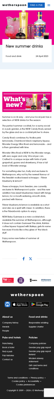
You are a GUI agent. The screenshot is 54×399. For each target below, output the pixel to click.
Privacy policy (37, 377)
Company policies (37, 343)
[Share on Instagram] (23, 258)
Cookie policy (18, 381)
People (5, 330)
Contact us (7, 359)
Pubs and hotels (11, 337)
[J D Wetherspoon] (14, 5)
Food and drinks (38, 316)
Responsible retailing (38, 322)
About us (7, 316)
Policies (33, 337)
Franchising (7, 343)
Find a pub (36, 5)
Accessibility (33, 381)
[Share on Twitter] (30, 258)
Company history (10, 322)
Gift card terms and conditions (38, 367)
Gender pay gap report (40, 347)
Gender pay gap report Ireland (40, 353)
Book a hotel (8, 347)
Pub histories (8, 355)
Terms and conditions (18, 377)
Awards (5, 326)
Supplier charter (36, 326)
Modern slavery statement (36, 360)
